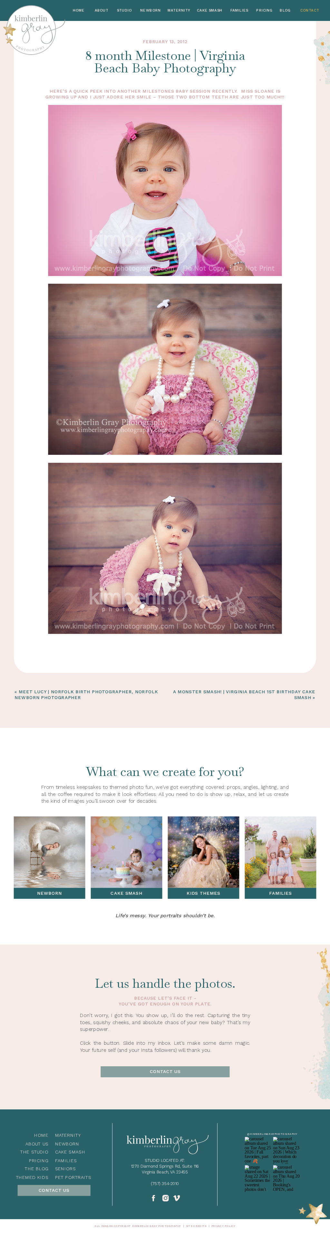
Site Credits (196, 1225)
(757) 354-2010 (165, 1183)
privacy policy (223, 1225)
